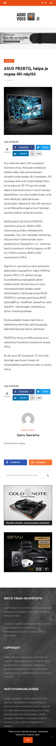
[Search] (51, 3)
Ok (27, 740)
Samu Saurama (28, 434)
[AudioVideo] (28, 17)
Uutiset (9, 61)
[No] (52, 736)
